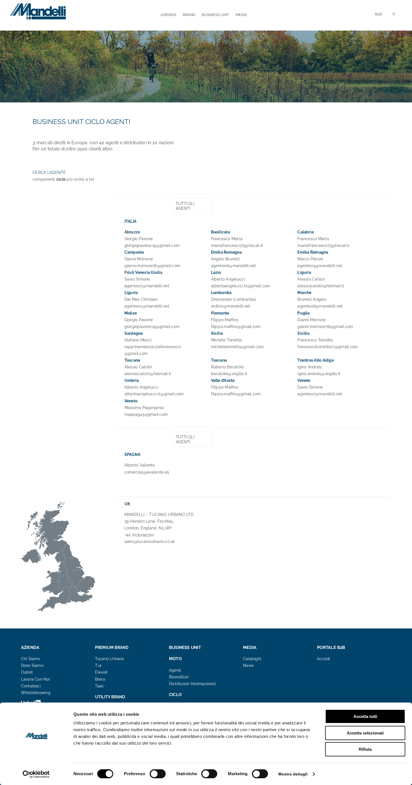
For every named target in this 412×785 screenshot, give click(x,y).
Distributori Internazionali (192, 683)
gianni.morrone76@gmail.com (152, 265)
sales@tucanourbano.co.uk (149, 541)
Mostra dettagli (293, 774)
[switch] (158, 773)
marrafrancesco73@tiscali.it (237, 245)
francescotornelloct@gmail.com (327, 347)
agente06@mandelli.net (233, 265)
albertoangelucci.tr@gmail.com (240, 286)
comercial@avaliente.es (146, 472)
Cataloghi (252, 659)
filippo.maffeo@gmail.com (236, 326)
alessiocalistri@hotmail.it (320, 286)
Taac (99, 686)
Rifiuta (365, 749)
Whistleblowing (35, 692)
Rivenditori (179, 677)
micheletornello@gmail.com (237, 347)
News (248, 665)
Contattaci (31, 686)
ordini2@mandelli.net (231, 306)
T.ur (98, 665)
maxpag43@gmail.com (146, 414)
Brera (100, 679)
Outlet (27, 672)
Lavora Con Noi (35, 679)
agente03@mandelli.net (319, 265)
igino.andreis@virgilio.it (318, 373)
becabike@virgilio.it (229, 373)
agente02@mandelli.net (146, 306)
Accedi (323, 659)
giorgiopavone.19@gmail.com (152, 245)
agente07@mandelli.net (146, 286)
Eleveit (101, 672)
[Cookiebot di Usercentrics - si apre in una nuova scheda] (36, 774)
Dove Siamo (32, 665)
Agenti (175, 670)
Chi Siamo (30, 659)
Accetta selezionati (365, 733)
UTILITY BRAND (110, 697)
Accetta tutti (365, 716)
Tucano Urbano (109, 659)
